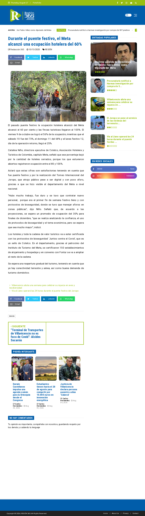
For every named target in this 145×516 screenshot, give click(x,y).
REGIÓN (48, 49)
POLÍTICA (47, 30)
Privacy (125, 513)
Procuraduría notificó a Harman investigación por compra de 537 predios (85, 30)
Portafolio (37, 3)
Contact (135, 513)
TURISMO (126, 30)
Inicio (105, 513)
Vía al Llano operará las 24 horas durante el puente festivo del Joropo (45, 291)
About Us (115, 513)
